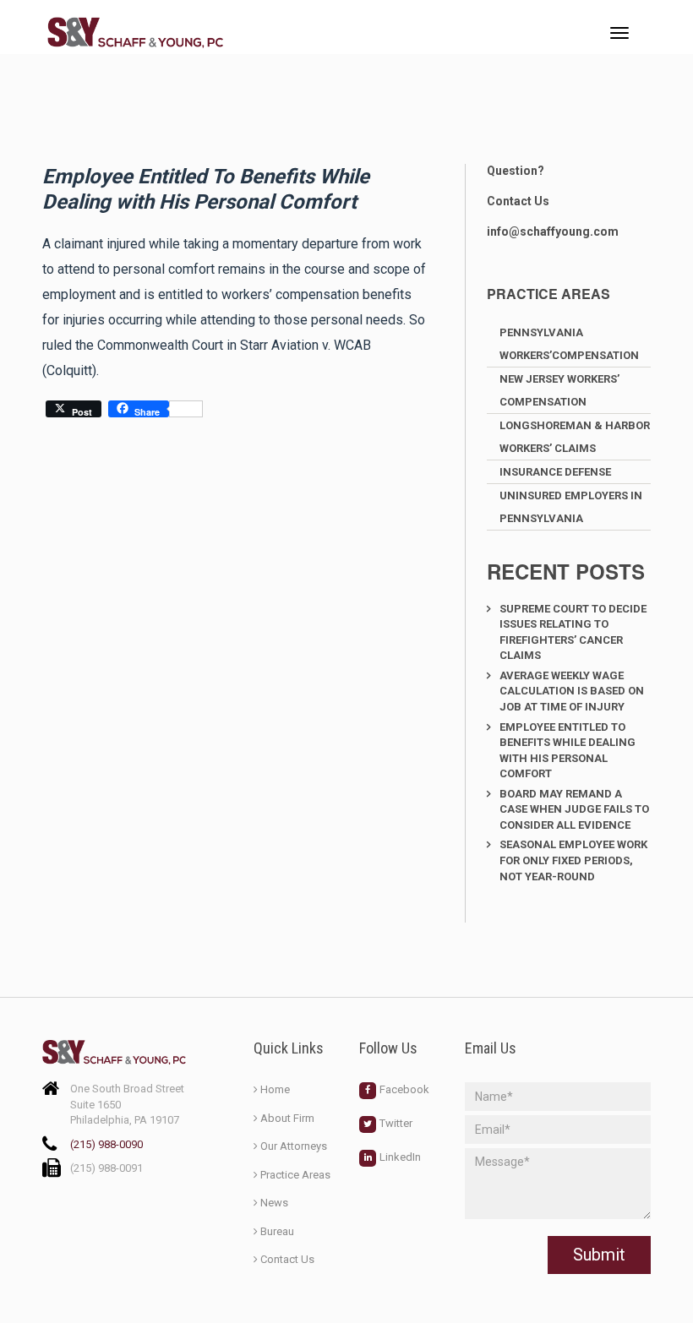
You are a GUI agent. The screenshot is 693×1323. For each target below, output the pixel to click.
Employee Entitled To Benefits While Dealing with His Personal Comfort (567, 751)
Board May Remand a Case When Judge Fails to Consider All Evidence (574, 809)
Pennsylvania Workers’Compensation (569, 344)
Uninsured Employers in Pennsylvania (570, 507)
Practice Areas (295, 1174)
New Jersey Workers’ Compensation (559, 390)
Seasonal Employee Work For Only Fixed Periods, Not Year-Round (573, 860)
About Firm (287, 1118)
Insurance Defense (555, 472)
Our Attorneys (293, 1146)
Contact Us (518, 201)
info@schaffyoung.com (553, 231)
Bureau (277, 1231)
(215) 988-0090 (106, 1144)
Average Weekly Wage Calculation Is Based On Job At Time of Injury (571, 691)
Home (275, 1089)
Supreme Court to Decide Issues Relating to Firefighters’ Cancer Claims (573, 632)
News (274, 1202)
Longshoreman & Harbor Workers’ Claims (574, 437)
